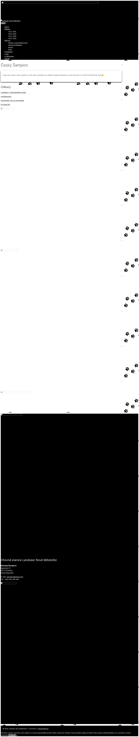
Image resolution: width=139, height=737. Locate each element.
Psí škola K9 (5, 105)
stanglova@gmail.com (15, 577)
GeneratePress (43, 729)
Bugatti (10, 47)
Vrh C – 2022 (12, 36)
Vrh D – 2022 (12, 38)
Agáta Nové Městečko (15, 45)
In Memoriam (9, 56)
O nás (7, 54)
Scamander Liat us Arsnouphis (12, 100)
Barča (10, 49)
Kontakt (7, 59)
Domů (7, 27)
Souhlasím (12, 735)
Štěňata (7, 29)
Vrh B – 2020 (12, 34)
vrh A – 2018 (12, 31)
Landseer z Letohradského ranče (13, 92)
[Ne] (17, 735)
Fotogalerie (9, 52)
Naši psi (7, 40)
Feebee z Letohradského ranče (18, 43)
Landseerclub (6, 97)
